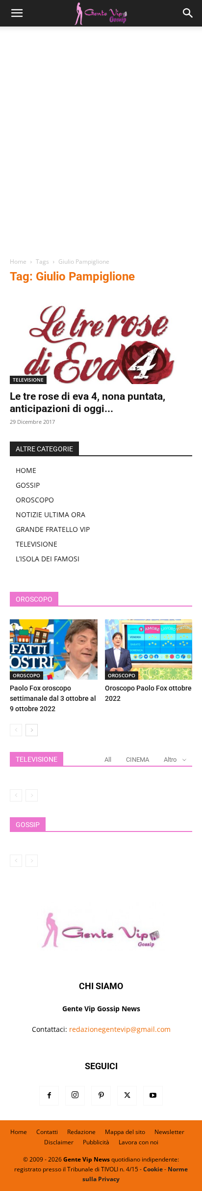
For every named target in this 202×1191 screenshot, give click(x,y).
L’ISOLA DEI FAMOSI (47, 558)
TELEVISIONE (28, 379)
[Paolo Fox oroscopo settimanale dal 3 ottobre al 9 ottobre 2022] (54, 649)
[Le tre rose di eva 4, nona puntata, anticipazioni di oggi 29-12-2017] (101, 339)
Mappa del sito (125, 1132)
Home (18, 261)
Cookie (153, 1169)
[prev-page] (16, 730)
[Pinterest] (101, 1096)
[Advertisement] (101, 145)
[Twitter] (127, 1096)
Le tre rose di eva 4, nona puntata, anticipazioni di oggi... (87, 402)
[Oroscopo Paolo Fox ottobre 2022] (149, 649)
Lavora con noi (138, 1142)
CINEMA (137, 759)
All (107, 759)
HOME (26, 470)
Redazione (81, 1132)
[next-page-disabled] (31, 795)
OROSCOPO (35, 499)
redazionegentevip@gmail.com (120, 1029)
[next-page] (31, 730)
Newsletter (169, 1132)
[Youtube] (153, 1096)
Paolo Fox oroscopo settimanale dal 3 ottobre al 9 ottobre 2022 (53, 698)
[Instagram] (75, 1096)
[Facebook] (49, 1096)
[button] (16, 13)
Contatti (47, 1132)
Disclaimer (59, 1142)
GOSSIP (28, 485)
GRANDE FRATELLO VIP (53, 529)
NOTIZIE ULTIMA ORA (50, 514)
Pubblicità (96, 1142)
